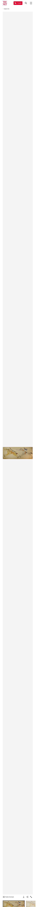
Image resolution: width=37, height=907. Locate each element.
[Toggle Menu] (31, 3)
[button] (18, 453)
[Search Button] (26, 3)
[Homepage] (5, 3)
